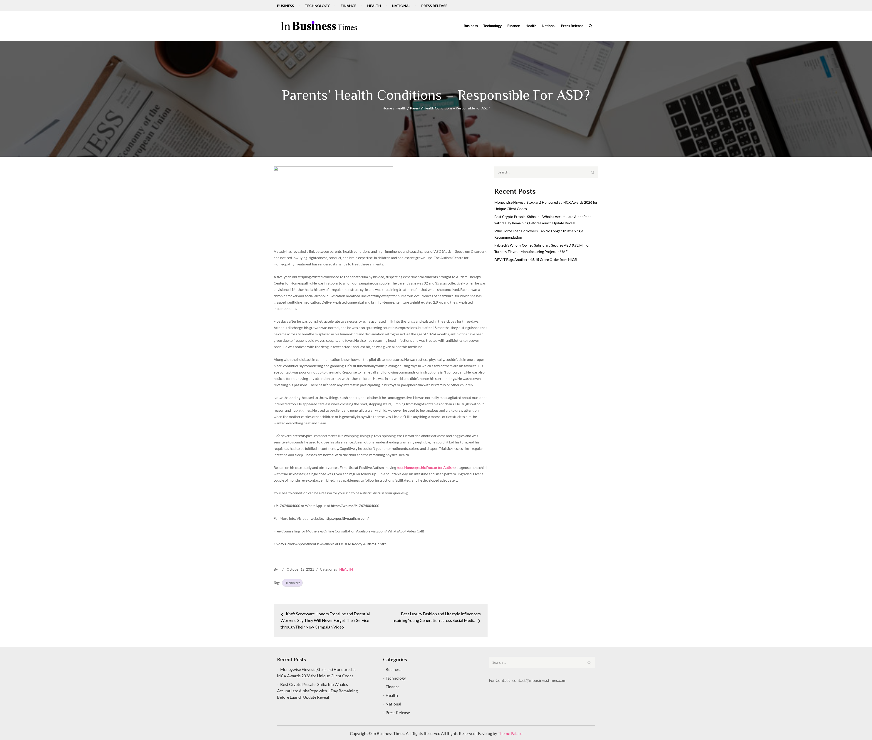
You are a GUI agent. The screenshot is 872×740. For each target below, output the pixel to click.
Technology (317, 5)
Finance (348, 5)
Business (285, 5)
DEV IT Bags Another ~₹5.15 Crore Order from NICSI (535, 259)
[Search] (590, 25)
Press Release (434, 5)
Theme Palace (510, 733)
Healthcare (292, 583)
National (401, 5)
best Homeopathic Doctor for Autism (426, 467)
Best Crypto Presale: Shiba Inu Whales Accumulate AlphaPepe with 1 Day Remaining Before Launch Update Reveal (317, 691)
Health (374, 5)
